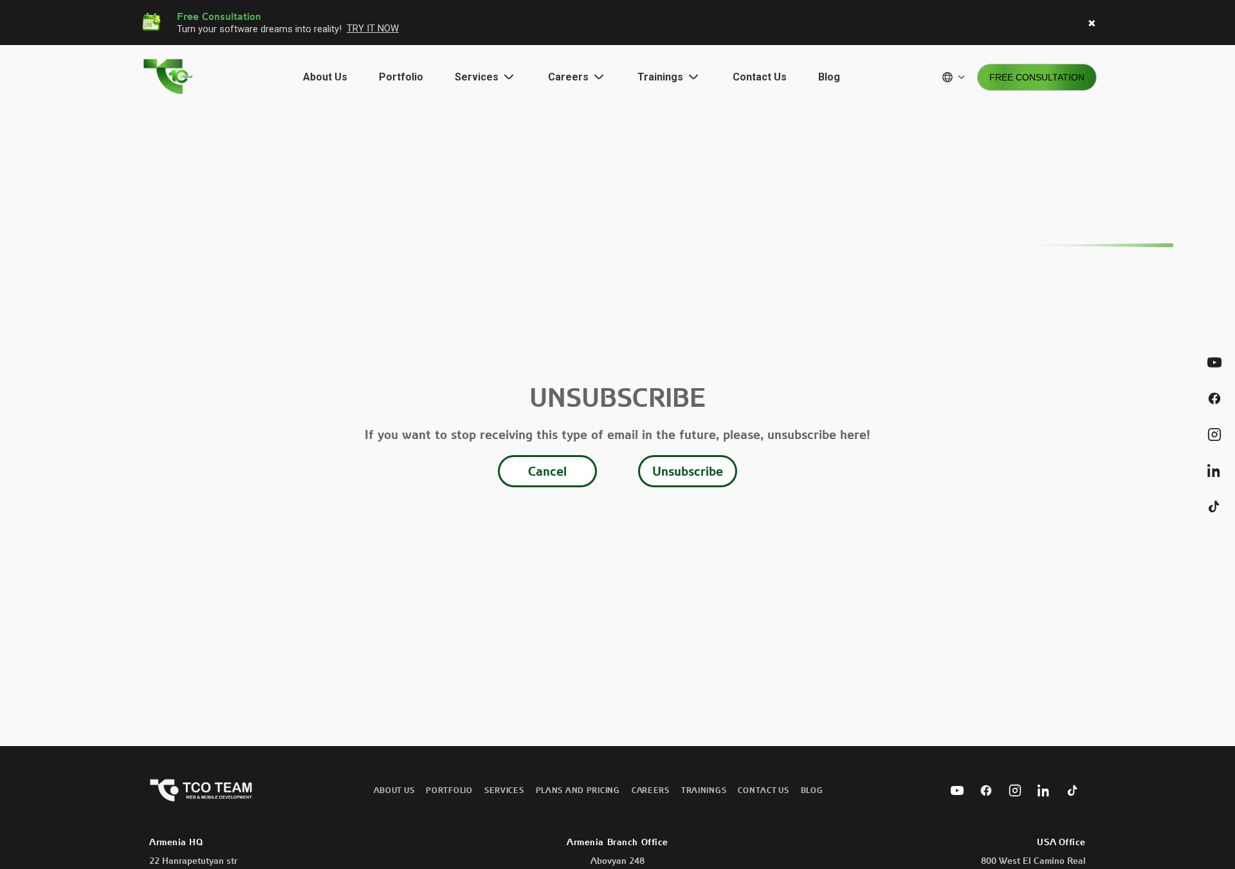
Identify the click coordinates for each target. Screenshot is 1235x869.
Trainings (703, 790)
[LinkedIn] (1044, 790)
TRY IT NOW (373, 28)
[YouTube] (957, 790)
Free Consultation (1036, 77)
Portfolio (401, 77)
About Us (325, 77)
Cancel (547, 470)
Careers (651, 790)
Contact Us (760, 77)
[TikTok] (1073, 790)
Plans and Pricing (578, 790)
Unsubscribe (687, 470)
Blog (829, 77)
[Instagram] (1015, 790)
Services (504, 790)
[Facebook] (986, 790)
